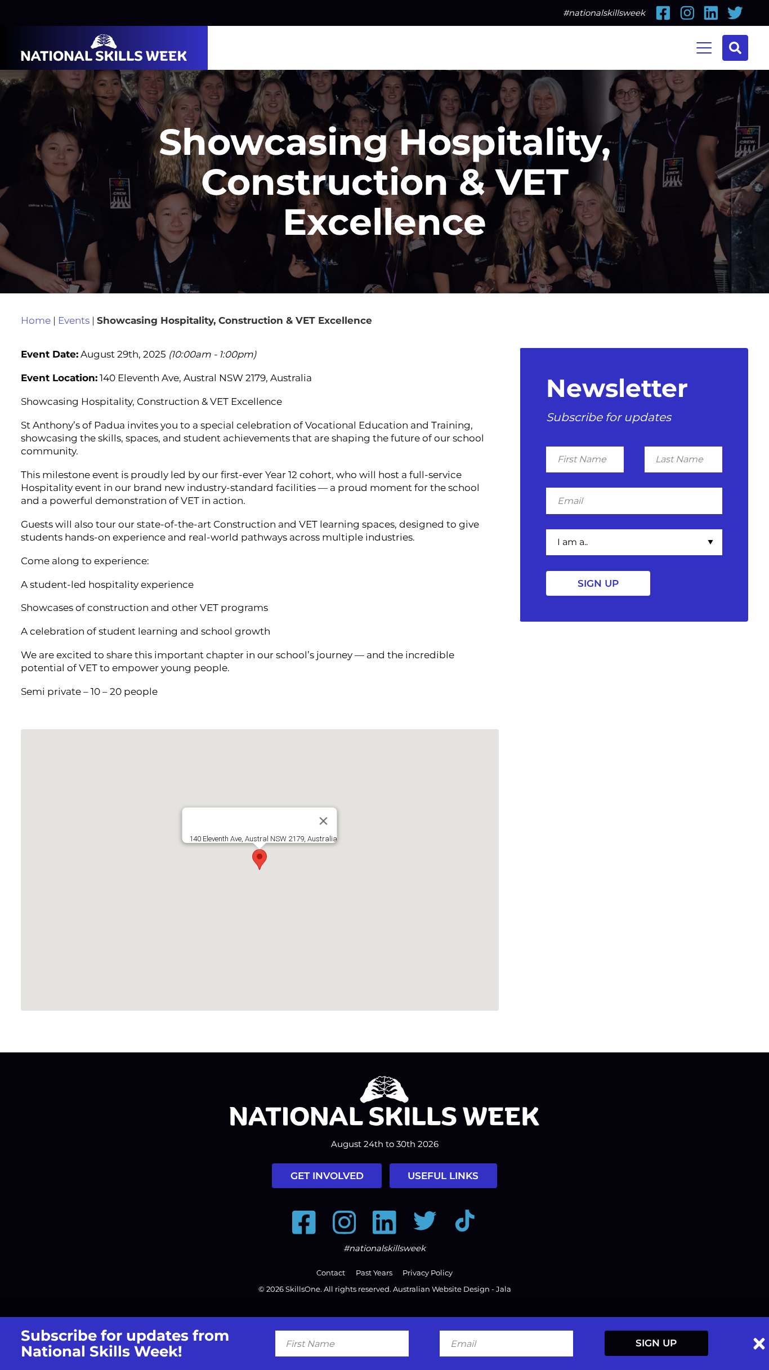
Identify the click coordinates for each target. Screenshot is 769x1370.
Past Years (374, 1272)
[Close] (323, 821)
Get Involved (327, 1175)
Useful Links (443, 1175)
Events (74, 320)
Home (36, 320)
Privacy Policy (428, 1272)
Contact (330, 1272)
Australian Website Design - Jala (452, 1288)
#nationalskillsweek (604, 13)
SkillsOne (302, 1288)
